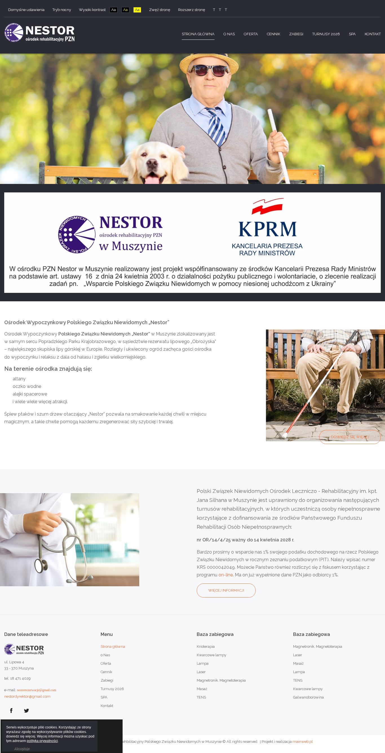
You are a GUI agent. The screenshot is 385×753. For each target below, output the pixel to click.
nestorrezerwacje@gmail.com (36, 690)
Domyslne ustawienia (26, 10)
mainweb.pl (303, 741)
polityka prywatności (42, 741)
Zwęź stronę (159, 10)
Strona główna (113, 646)
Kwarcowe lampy (211, 655)
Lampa (203, 663)
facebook (11, 710)
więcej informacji (226, 590)
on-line (225, 575)
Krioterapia (206, 646)
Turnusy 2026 (112, 689)
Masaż (202, 689)
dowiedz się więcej (350, 437)
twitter (26, 710)
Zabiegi (107, 680)
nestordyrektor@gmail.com (27, 696)
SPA (104, 697)
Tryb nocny (61, 10)
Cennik (106, 672)
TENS (201, 697)
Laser (201, 672)
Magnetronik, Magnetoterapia (221, 680)
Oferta (106, 663)
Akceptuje (21, 748)
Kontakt (107, 706)
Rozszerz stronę (191, 10)
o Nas (105, 655)
